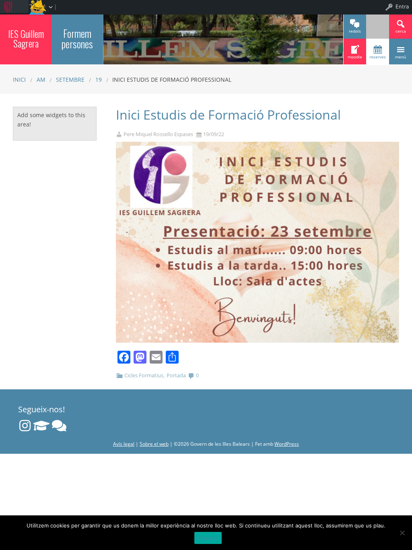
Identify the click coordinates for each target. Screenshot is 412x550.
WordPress (286, 443)
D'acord (208, 538)
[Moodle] (41, 425)
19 (98, 79)
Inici (19, 79)
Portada (176, 375)
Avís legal (123, 443)
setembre (70, 79)
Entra (402, 6)
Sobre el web (154, 443)
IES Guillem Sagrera (26, 38)
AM (41, 79)
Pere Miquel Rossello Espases (158, 134)
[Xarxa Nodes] (59, 425)
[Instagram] (25, 425)
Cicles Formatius (143, 375)
